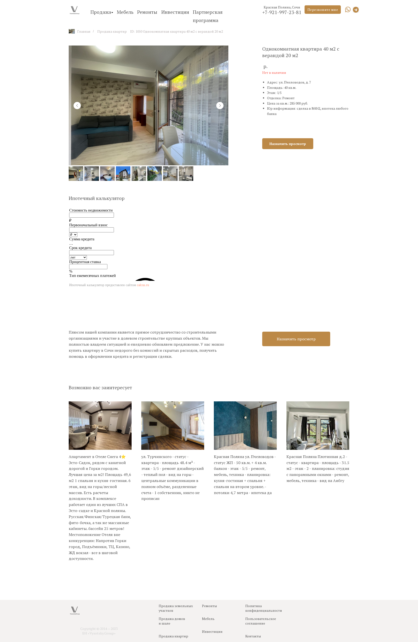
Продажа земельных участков (176, 608)
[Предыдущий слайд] (77, 105)
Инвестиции (175, 12)
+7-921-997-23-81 (281, 12)
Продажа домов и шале (172, 621)
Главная (83, 31)
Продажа (100, 12)
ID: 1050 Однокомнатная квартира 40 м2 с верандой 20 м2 (176, 31)
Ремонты (147, 12)
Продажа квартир (112, 31)
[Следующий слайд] (220, 105)
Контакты (253, 636)
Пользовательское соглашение (260, 621)
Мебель (125, 12)
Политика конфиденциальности (263, 608)
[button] (323, 9)
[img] (347, 9)
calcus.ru (143, 285)
